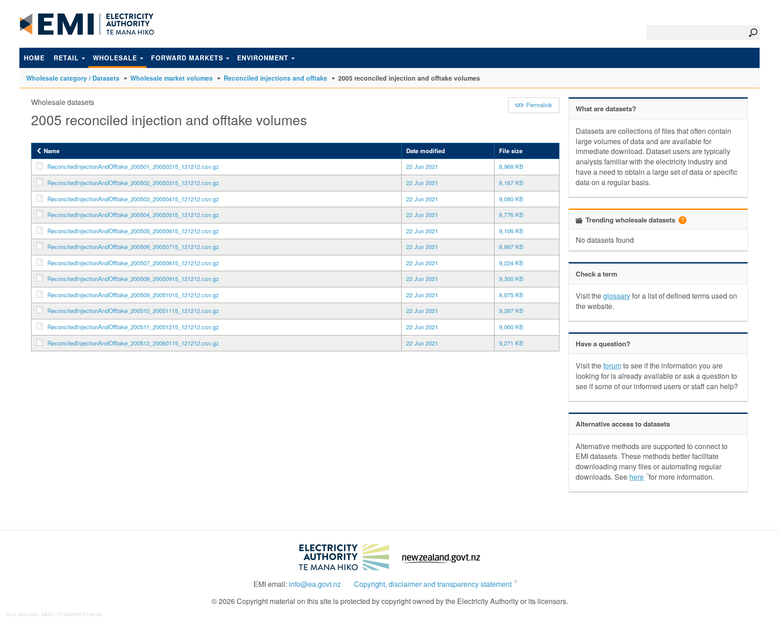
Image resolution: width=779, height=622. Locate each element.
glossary (616, 296)
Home (34, 57)
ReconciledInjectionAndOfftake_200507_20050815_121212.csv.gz (133, 263)
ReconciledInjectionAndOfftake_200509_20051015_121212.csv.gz (133, 295)
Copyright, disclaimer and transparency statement (433, 584)
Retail (66, 57)
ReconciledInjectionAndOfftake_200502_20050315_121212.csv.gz (133, 182)
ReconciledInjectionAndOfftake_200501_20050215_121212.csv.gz (133, 166)
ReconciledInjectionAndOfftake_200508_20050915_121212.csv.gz (133, 278)
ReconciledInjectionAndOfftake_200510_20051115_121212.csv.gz (133, 310)
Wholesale (115, 57)
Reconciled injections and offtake (275, 77)
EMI (87, 24)
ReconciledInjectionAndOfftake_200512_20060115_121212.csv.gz (133, 343)
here (636, 477)
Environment (263, 57)
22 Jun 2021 (422, 166)
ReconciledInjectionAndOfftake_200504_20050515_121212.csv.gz (133, 214)
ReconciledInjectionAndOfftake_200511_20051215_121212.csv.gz (133, 326)
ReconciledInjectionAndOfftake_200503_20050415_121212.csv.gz (133, 199)
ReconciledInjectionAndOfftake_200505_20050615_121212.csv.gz (133, 231)
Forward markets (187, 57)
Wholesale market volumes (171, 77)
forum (612, 365)
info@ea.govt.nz (315, 584)
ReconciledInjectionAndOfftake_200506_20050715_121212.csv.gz (133, 246)
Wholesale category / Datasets (72, 77)
